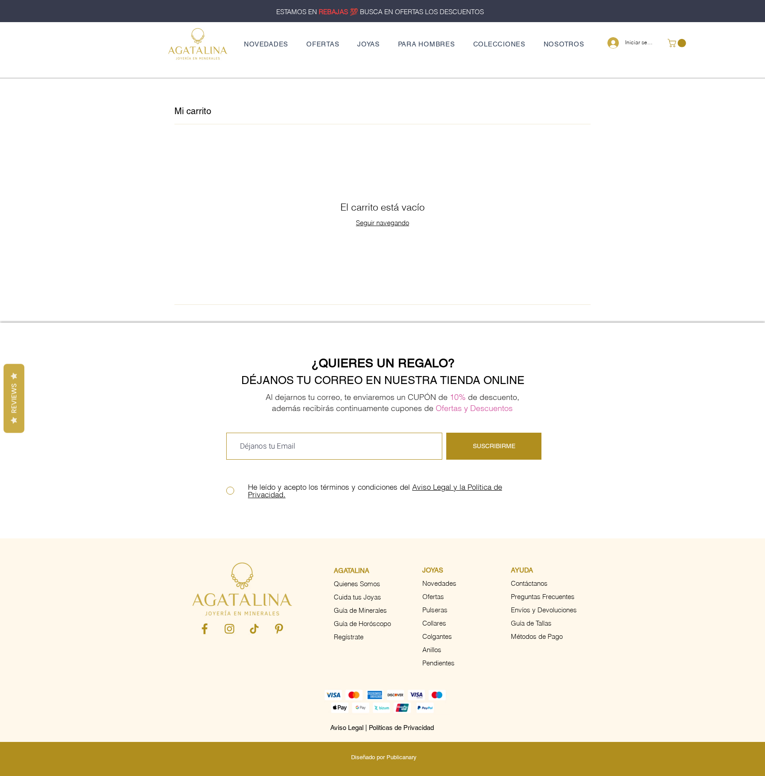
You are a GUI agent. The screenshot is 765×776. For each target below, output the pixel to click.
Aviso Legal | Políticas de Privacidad (382, 727)
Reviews (14, 399)
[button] (368, 44)
